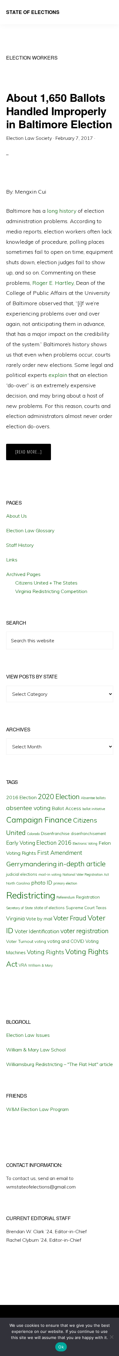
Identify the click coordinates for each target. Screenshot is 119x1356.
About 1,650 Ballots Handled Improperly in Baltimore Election (59, 110)
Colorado (33, 834)
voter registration (84, 931)
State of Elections (33, 12)
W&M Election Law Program (37, 1109)
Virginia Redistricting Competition (51, 591)
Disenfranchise (55, 833)
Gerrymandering (31, 864)
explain (58, 374)
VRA (23, 965)
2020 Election (59, 796)
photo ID (41, 882)
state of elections (49, 907)
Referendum (65, 897)
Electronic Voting (85, 843)
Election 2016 (53, 842)
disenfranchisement (88, 833)
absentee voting (28, 808)
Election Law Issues (28, 1035)
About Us (16, 516)
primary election (65, 883)
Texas (101, 907)
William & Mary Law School (36, 1050)
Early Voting (20, 843)
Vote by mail (39, 919)
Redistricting (30, 895)
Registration (88, 897)
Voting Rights (45, 952)
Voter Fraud (69, 918)
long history (61, 210)
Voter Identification (37, 931)
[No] (111, 1337)
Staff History (20, 545)
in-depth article (82, 863)
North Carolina (18, 883)
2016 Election (21, 797)
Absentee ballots (93, 798)
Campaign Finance (39, 819)
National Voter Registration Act (86, 874)
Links (11, 560)
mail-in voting (49, 874)
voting (40, 941)
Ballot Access (66, 808)
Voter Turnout (19, 941)
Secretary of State (19, 908)
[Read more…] (33, 454)
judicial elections (21, 874)
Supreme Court (80, 907)
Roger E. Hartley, (53, 282)
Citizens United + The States (46, 583)
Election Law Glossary (30, 530)
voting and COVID (65, 941)
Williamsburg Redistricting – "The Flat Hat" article (59, 1064)
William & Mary (40, 965)
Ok (61, 1346)
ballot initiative (93, 809)
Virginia (15, 918)
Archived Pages (23, 574)
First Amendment (59, 852)
